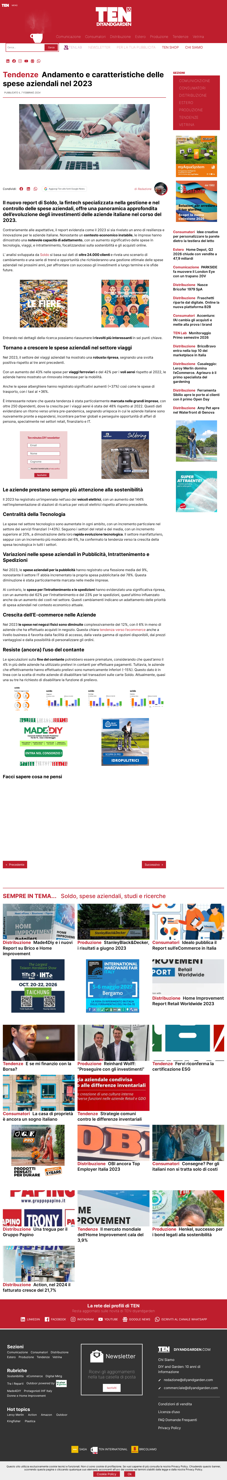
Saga (83, 1449)
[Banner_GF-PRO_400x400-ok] (38, 1177)
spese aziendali (100, 896)
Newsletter (99, 47)
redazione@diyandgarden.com (188, 1380)
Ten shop (170, 47)
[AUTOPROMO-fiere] (43, 326)
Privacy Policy (169, 1428)
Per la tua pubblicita (136, 47)
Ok (130, 1474)
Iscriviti (112, 1388)
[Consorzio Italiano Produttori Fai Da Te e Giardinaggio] (43, 765)
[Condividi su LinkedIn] (28, 189)
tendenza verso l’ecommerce (123, 630)
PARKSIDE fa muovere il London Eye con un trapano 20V (195, 271)
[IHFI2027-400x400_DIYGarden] (112, 1011)
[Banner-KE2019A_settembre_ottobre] (125, 478)
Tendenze (21, 74)
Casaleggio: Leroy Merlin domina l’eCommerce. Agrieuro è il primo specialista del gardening (195, 373)
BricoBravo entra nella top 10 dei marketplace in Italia (194, 350)
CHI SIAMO (194, 47)
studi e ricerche (145, 896)
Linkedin (33, 1319)
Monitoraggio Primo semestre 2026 (192, 335)
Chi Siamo (166, 1360)
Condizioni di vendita (175, 1404)
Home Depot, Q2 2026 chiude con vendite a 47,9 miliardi (195, 254)
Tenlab (75, 47)
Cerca (51, 47)
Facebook (58, 1319)
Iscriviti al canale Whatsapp (184, 1319)
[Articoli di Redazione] (160, 193)
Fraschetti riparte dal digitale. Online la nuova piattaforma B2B (196, 302)
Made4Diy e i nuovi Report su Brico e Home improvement (38, 948)
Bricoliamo (148, 1449)
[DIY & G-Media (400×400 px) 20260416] (38, 1011)
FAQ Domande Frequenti (177, 1420)
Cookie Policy (106, 1474)
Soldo (44, 255)
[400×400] (196, 176)
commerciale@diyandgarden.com (191, 1388)
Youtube (111, 1319)
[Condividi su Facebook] (21, 189)
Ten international (113, 1449)
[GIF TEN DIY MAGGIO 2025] (125, 765)
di (142, 189)
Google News (139, 1319)
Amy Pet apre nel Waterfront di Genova (196, 410)
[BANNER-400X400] (196, 221)
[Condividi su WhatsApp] (35, 189)
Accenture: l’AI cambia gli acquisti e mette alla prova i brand (194, 320)
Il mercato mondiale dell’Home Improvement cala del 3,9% (110, 1235)
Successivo (152, 864)
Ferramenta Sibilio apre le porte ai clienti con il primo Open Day (196, 394)
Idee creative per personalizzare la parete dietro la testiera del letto (196, 236)
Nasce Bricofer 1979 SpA (190, 287)
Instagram (85, 1319)
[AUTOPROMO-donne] (125, 326)
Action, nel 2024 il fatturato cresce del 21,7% (36, 1287)
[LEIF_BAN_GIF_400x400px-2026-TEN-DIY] (196, 511)
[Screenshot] (43, 478)
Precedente (16, 864)
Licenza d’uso (169, 1412)
